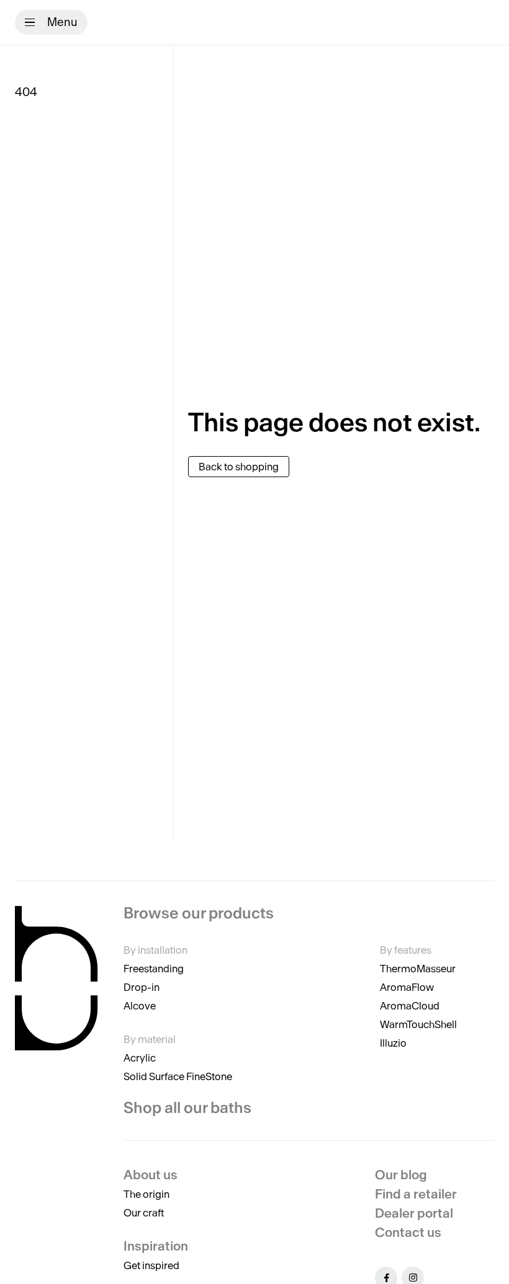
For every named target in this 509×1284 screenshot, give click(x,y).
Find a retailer (416, 1194)
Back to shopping (239, 466)
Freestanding (154, 968)
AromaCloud (409, 1006)
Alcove (140, 1006)
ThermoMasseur (418, 968)
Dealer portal (414, 1213)
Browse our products (199, 913)
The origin (146, 1194)
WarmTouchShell (418, 1024)
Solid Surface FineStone (178, 1076)
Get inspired (151, 1265)
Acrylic (140, 1058)
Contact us (408, 1232)
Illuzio (393, 1043)
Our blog (401, 1174)
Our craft (144, 1213)
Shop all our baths (187, 1107)
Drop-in (142, 987)
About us (151, 1174)
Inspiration (156, 1246)
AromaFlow (407, 987)
